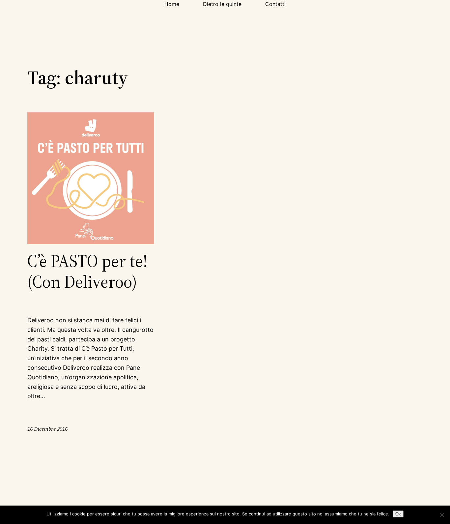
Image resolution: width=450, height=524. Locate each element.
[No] (441, 514)
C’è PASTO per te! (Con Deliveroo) (87, 271)
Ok (398, 513)
